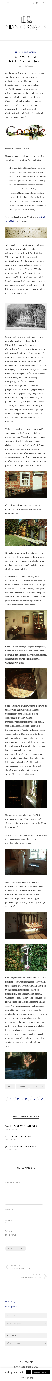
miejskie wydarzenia (26, 52)
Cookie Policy (10, 1301)
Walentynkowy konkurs (21, 1126)
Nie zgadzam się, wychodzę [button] (41, 1372)
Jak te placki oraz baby (20, 1146)
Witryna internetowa (10, 1233)
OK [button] (28, 1372)
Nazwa (9, 1209)
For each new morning (20, 1136)
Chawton (22, 1086)
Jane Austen (37, 1086)
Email (8, 1220)
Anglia (10, 1086)
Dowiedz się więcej (26, 1377)
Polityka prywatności (12, 1306)
